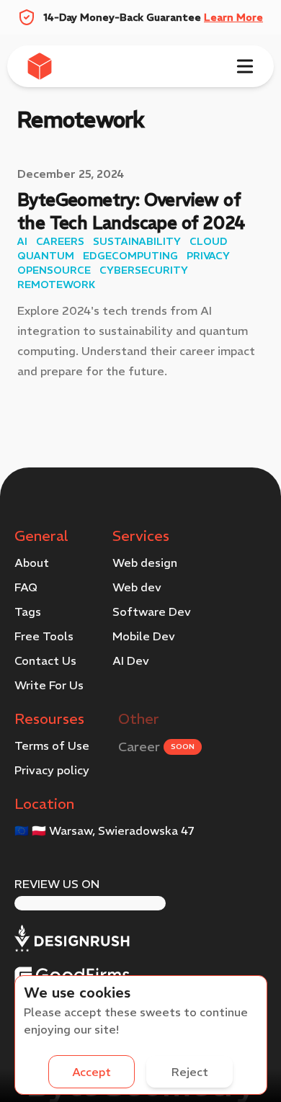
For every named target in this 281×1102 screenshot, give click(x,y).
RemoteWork (56, 284)
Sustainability (137, 241)
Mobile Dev (143, 636)
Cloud (208, 241)
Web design (144, 562)
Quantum (45, 255)
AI (22, 241)
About (31, 562)
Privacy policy (51, 770)
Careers (60, 241)
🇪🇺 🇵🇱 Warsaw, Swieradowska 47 (104, 830)
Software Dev (151, 611)
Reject (189, 1072)
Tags (27, 611)
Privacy (208, 255)
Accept (91, 1072)
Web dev (136, 587)
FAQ (25, 587)
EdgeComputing (130, 255)
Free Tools (43, 636)
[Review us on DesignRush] (72, 938)
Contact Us (45, 660)
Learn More (233, 17)
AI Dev (130, 660)
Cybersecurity (143, 270)
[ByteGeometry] (43, 66)
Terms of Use (51, 745)
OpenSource (54, 270)
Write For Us (49, 685)
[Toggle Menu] (245, 66)
